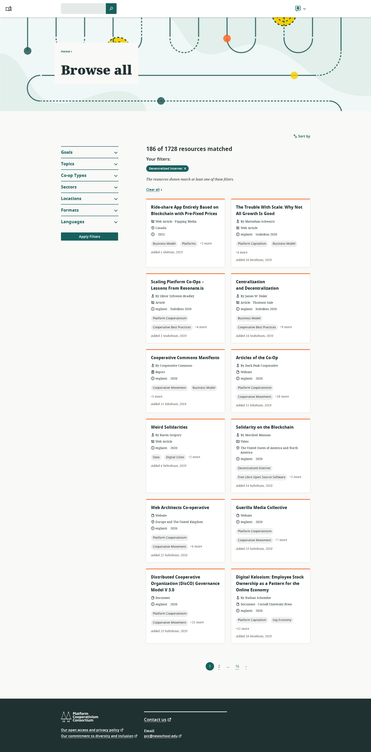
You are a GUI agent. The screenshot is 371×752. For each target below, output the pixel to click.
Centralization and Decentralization (257, 285)
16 (237, 666)
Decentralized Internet (169, 169)
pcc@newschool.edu (161, 736)
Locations (71, 199)
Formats (70, 210)
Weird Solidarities (169, 427)
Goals (67, 152)
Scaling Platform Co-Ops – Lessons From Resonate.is (177, 285)
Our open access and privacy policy (90, 730)
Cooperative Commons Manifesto (185, 358)
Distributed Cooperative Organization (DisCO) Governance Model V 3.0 (185, 583)
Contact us (155, 719)
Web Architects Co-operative (180, 508)
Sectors (69, 187)
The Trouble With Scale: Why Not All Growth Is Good (269, 210)
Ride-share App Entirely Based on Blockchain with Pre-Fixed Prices (184, 210)
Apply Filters (89, 236)
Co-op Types (74, 175)
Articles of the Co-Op (257, 358)
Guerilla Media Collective (261, 508)
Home (65, 51)
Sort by (303, 136)
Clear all (153, 189)
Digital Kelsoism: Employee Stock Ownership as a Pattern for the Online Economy (270, 583)
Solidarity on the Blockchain (264, 427)
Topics (67, 164)
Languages (72, 222)
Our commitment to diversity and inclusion (97, 736)
